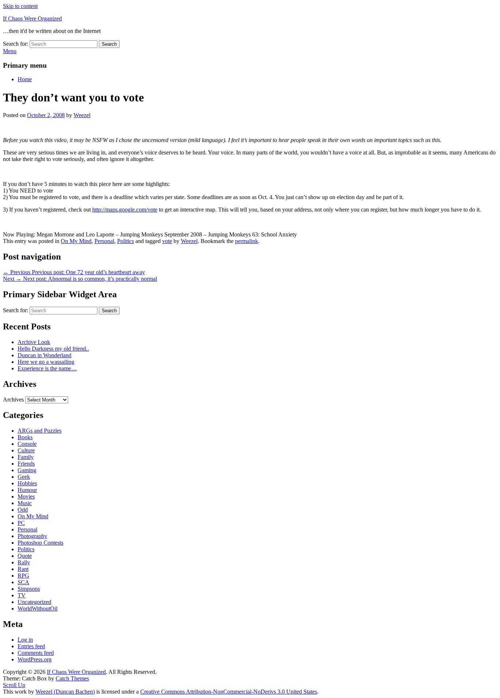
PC (21, 523)
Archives (13, 399)
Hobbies (27, 483)
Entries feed (31, 646)
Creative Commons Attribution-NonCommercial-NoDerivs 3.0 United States (228, 691)
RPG (23, 575)
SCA (23, 582)
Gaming (27, 470)
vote (167, 241)
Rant (23, 569)
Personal (104, 241)
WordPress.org (35, 659)
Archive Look (34, 342)
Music (25, 503)
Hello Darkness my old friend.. (53, 349)
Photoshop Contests (40, 543)
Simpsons (29, 589)
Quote (25, 556)
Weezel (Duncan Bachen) (65, 691)
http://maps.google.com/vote (124, 209)
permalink (246, 241)
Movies (26, 496)
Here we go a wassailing (46, 362)
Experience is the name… (47, 368)
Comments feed (36, 653)
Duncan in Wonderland (44, 355)
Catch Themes (72, 678)
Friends (26, 463)
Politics (125, 241)
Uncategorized (34, 602)
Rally (24, 562)
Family (26, 457)
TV (22, 595)
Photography (32, 536)
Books (25, 437)
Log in (25, 640)
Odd (23, 510)
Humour (27, 490)
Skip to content (20, 6)
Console (27, 444)
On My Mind (76, 241)
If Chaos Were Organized (32, 18)
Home (25, 79)
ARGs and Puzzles (39, 431)
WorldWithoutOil (37, 608)
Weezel (82, 115)
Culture (26, 450)
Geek (24, 477)
